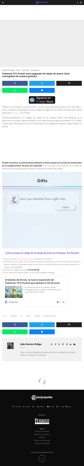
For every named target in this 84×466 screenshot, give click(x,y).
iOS (21, 316)
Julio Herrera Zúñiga (8, 70)
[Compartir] (15, 83)
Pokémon (16, 112)
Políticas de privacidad (42, 440)
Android (14, 316)
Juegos (18, 70)
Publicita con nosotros (42, 434)
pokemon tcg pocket (50, 316)
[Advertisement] (42, 15)
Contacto (42, 437)
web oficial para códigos (25, 259)
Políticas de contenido (42, 443)
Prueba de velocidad (42, 431)
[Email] (69, 83)
